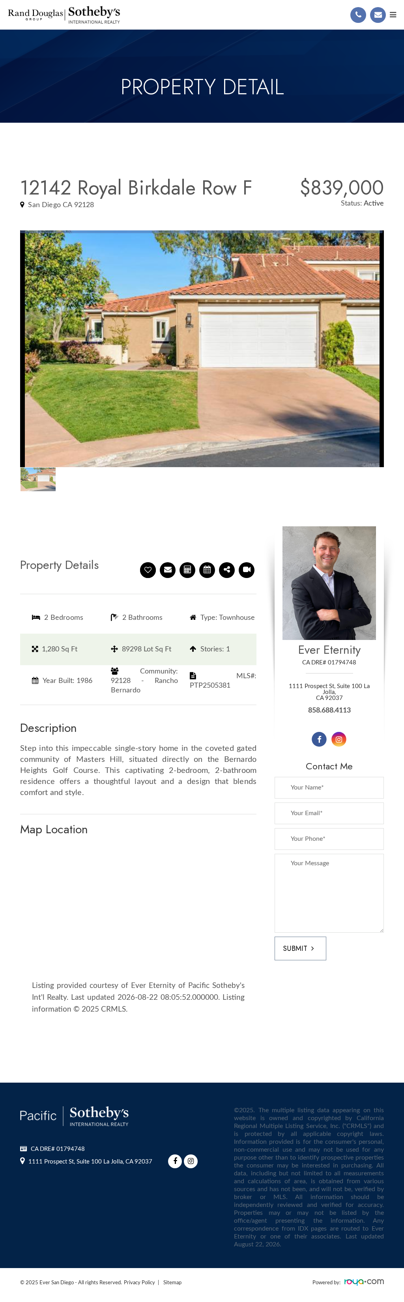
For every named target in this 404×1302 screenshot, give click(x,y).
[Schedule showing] (207, 570)
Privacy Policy (139, 1282)
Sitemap (172, 1282)
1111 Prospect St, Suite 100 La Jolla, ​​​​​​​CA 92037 (329, 692)
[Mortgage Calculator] (187, 570)
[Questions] (168, 570)
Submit (295, 948)
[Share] (227, 570)
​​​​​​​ (90, 1162)
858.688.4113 (329, 710)
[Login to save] (148, 570)
